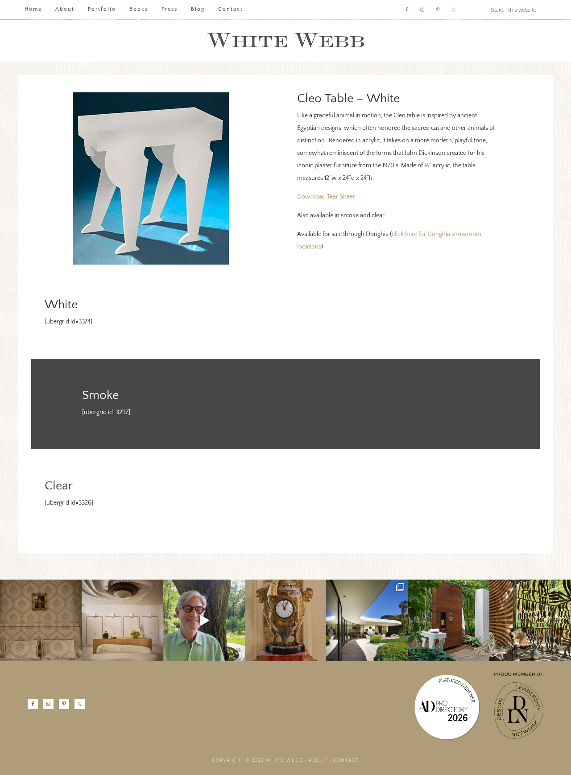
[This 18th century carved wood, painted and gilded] (286, 620)
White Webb (285, 41)
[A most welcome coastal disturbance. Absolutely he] (367, 620)
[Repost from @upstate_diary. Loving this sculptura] (530, 620)
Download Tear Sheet (326, 196)
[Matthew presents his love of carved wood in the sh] (204, 620)
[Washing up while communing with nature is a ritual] (448, 620)
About (318, 760)
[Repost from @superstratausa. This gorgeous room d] (122, 620)
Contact (346, 760)
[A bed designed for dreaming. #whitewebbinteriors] (41, 620)
